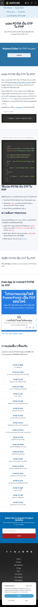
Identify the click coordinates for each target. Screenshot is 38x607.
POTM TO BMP (18, 365)
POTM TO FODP (17, 372)
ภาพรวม (19, 55)
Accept (19, 595)
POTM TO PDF (18, 408)
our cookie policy (23, 592)
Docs (18, 571)
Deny (26, 600)
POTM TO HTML (17, 387)
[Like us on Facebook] (7, 552)
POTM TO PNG (18, 415)
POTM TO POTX (18, 430)
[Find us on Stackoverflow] (19, 552)
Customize (11, 600)
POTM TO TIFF (18, 495)
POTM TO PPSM (18, 444)
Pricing (18, 568)
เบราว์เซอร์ (10, 99)
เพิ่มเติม (23, 239)
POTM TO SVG (18, 481)
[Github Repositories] (27, 552)
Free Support (18, 577)
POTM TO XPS (18, 502)
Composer (19, 107)
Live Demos (18, 574)
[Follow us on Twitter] (11, 552)
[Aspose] (13, 3)
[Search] (35, 3)
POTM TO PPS (18, 437)
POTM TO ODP (18, 401)
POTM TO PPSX (18, 452)
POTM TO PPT (18, 459)
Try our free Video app (11, 333)
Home (18, 559)
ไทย (28, 3)
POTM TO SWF (18, 488)
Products (18, 562)
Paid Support (19, 580)
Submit (19, 536)
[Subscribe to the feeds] (31, 552)
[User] (32, 3)
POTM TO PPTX (18, 473)
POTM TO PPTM (17, 466)
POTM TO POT (18, 423)
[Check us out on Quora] (23, 552)
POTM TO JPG (18, 394)
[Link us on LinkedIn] (15, 552)
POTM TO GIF (18, 379)
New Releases (18, 565)
